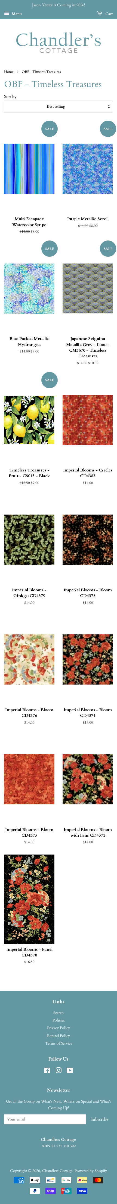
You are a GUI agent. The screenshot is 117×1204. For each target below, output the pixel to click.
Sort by (10, 96)
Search (58, 1012)
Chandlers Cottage (57, 1170)
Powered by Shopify (91, 1170)
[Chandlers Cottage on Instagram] (58, 1071)
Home (9, 71)
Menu (16, 14)
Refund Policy (58, 1035)
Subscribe (99, 1119)
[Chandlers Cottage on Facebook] (47, 1071)
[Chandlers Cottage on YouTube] (70, 1071)
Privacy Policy (58, 1027)
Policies (59, 1020)
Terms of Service (58, 1043)
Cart (108, 14)
